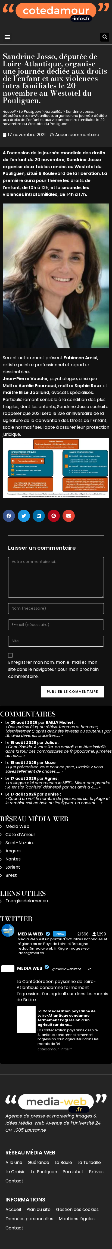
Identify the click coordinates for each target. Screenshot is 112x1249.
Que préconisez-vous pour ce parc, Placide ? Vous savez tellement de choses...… (54, 769)
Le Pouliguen (30, 111)
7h (90, 969)
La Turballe (89, 1162)
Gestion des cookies (77, 1209)
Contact (14, 1181)
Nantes (13, 859)
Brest (11, 875)
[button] (7, 37)
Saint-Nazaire (20, 843)
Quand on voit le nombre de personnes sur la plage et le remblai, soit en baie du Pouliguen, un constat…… (57, 801)
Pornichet (73, 1172)
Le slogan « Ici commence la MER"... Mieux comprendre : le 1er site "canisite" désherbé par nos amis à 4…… (57, 785)
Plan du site (38, 1209)
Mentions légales (77, 1219)
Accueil (9, 111)
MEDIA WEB (29, 968)
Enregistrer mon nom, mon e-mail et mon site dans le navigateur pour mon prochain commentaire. (53, 669)
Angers (13, 851)
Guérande (38, 1162)
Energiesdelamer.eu (26, 901)
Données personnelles (29, 1219)
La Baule (63, 1162)
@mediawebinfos (67, 969)
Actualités (53, 111)
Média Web (17, 826)
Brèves (96, 1172)
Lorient (12, 867)
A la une (13, 1162)
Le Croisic (15, 1172)
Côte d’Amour (20, 834)
